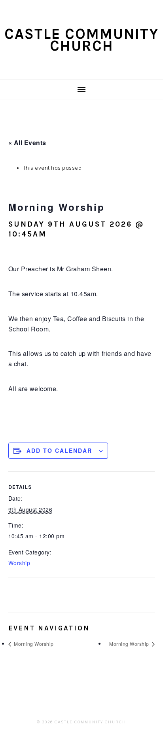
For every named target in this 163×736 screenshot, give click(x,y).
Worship (19, 563)
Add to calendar (59, 450)
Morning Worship (33, 643)
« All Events (27, 142)
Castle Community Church (81, 39)
